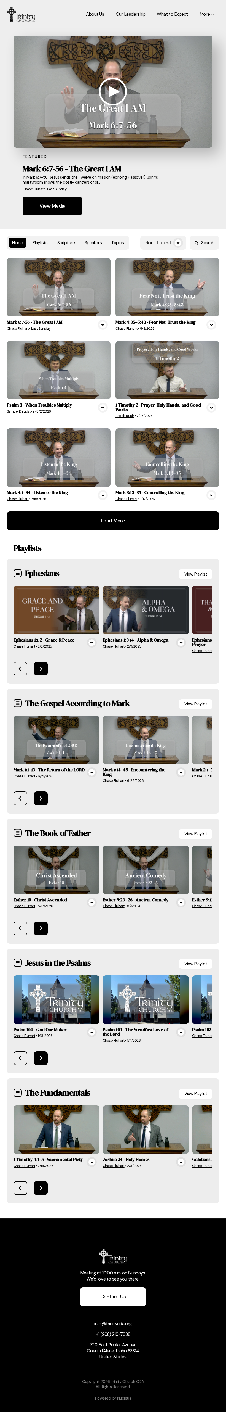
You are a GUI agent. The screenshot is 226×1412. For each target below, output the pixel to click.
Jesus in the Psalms (58, 962)
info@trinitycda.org (113, 1324)
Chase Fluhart (33, 189)
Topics (117, 243)
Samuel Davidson (20, 411)
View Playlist (195, 574)
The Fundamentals (57, 1092)
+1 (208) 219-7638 (113, 1334)
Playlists (40, 243)
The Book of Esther (58, 833)
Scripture (66, 243)
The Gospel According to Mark (77, 703)
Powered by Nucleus (113, 1398)
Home (17, 243)
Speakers (93, 243)
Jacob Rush (124, 415)
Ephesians (42, 573)
